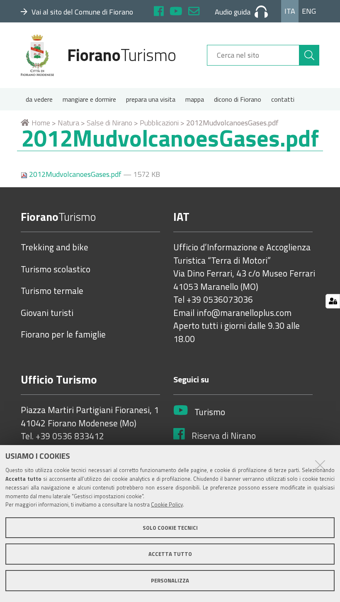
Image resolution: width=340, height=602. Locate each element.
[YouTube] (176, 12)
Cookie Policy (167, 504)
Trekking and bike (54, 247)
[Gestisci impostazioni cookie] (332, 301)
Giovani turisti (47, 313)
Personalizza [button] (170, 580)
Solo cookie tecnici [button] (170, 528)
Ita (289, 11)
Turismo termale (52, 291)
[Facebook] (159, 12)
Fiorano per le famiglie (63, 334)
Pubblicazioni (159, 122)
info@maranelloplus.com (244, 313)
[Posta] (193, 12)
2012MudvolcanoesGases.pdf (75, 174)
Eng (309, 11)
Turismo (209, 412)
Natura (68, 122)
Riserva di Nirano (224, 435)
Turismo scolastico (55, 269)
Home (41, 122)
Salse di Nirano (109, 122)
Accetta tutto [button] (170, 554)
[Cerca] (309, 55)
